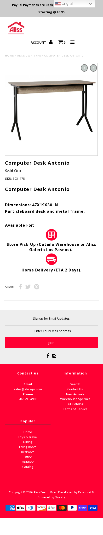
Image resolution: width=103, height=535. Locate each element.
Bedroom (27, 452)
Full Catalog (75, 404)
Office (27, 457)
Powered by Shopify (51, 497)
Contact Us (75, 389)
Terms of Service (75, 409)
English (67, 3)
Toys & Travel (28, 437)
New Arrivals (75, 394)
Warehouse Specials (75, 399)
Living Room (27, 447)
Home (9, 55)
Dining (27, 442)
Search (75, 384)
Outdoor (28, 462)
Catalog (27, 467)
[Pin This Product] (36, 287)
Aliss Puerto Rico (45, 492)
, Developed (65, 492)
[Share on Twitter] (28, 287)
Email (28, 384)
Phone (28, 394)
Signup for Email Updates (51, 318)
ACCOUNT (39, 42)
